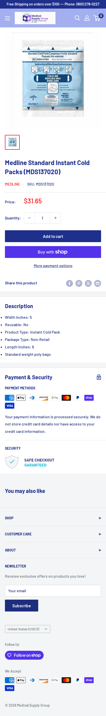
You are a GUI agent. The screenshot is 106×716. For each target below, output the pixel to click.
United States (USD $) (23, 629)
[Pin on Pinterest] (78, 283)
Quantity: (13, 217)
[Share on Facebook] (69, 283)
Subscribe (21, 605)
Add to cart (53, 236)
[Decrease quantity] (29, 218)
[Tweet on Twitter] (88, 283)
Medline (12, 184)
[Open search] (77, 18)
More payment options (53, 265)
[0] (97, 18)
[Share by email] (97, 283)
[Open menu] (7, 18)
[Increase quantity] (55, 218)
